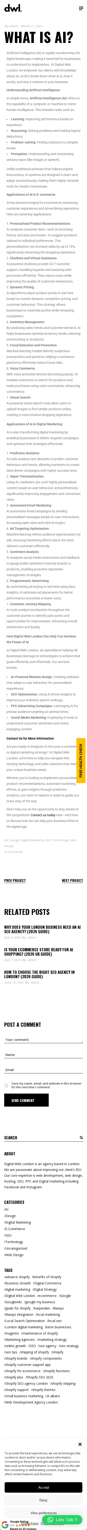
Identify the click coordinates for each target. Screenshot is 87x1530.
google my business (40, 1302)
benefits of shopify (47, 1277)
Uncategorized (16, 1248)
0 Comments (14, 852)
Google (65, 1295)
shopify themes (43, 1389)
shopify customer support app (28, 1364)
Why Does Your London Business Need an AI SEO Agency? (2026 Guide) (42, 929)
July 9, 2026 (12, 937)
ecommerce (48, 1295)
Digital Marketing (32, 840)
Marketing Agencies (20, 1339)
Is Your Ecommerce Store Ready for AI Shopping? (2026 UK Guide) (38, 952)
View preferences (43, 1513)
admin (14, 26)
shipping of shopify (35, 1352)
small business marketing (24, 1396)
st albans (53, 1396)
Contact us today (43, 815)
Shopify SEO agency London (26, 1383)
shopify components (46, 1358)
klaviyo (59, 1308)
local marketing (48, 1314)
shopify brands (16, 1358)
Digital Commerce (47, 1283)
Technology (60, 840)
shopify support (17, 1389)
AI (6, 840)
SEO (48, 840)
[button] (80, 1444)
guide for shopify (18, 1308)
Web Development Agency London (31, 1402)
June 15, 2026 (14, 982)
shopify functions (57, 1371)
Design (14, 840)
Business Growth (18, 1283)
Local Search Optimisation (25, 1321)
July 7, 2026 (12, 960)
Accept (43, 1487)
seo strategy (69, 1346)
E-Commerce (15, 1229)
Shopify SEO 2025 (40, 1377)
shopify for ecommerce (23, 1371)
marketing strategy (52, 1339)
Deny (43, 1500)
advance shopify (17, 1277)
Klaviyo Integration (19, 1314)
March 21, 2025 (32, 26)
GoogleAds (13, 1302)
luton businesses (58, 1327)
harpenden (42, 1308)
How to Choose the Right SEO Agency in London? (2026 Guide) (39, 974)
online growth (15, 1346)
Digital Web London (20, 1295)
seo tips (11, 1352)
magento (12, 1333)
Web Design (14, 1255)
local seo (55, 1321)
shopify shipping (63, 1383)
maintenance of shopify (40, 1333)
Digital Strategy (45, 1289)
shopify (57, 1352)
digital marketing (17, 1289)
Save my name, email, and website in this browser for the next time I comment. (46, 1085)
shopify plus (14, 1377)
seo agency (47, 1346)
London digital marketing (24, 1327)
